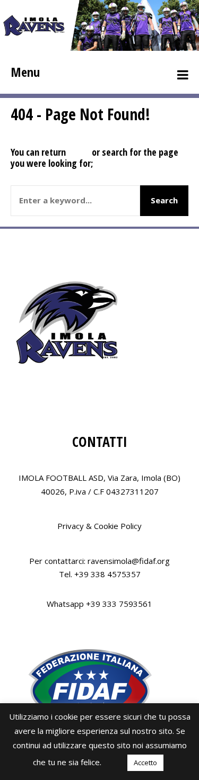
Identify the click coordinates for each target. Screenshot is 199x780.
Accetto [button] (145, 762)
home (79, 152)
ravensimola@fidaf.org (129, 560)
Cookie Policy (118, 526)
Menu (25, 71)
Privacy (70, 526)
